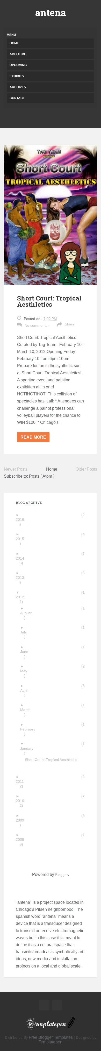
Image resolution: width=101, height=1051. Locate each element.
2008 (22, 839)
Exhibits (17, 76)
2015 (22, 539)
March (27, 710)
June (26, 652)
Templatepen (50, 1042)
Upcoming (18, 65)
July (25, 632)
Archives (18, 87)
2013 (22, 577)
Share (70, 324)
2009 (22, 820)
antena (50, 12)
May (25, 671)
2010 (22, 801)
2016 (22, 519)
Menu (11, 35)
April (25, 690)
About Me (18, 54)
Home (14, 43)
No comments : (37, 325)
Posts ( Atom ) (41, 476)
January (28, 748)
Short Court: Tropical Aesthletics (49, 301)
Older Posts (86, 469)
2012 (22, 597)
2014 (22, 558)
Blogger (61, 875)
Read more (33, 437)
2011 (22, 781)
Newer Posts (15, 469)
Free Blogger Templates (51, 1037)
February (29, 729)
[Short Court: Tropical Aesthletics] (50, 215)
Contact (17, 98)
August (28, 613)
